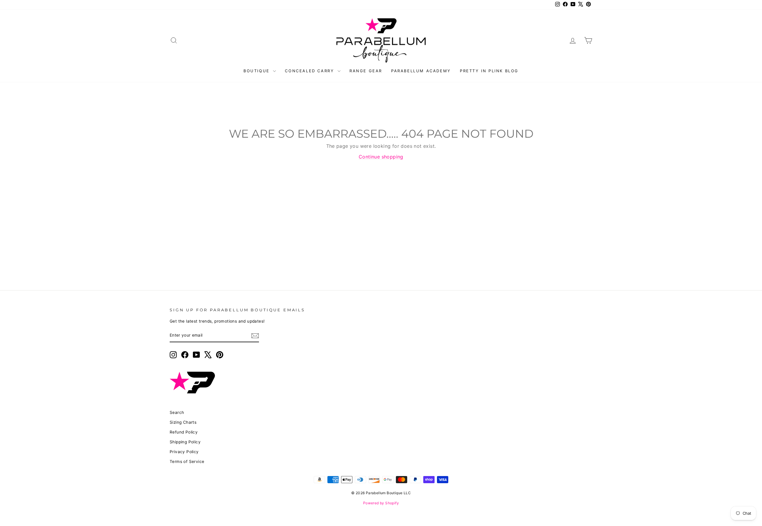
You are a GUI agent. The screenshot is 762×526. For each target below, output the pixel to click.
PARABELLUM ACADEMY (421, 70)
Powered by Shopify (381, 503)
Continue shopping (381, 157)
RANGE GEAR (365, 70)
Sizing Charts (183, 422)
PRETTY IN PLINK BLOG (489, 70)
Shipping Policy (185, 441)
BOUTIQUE (257, 70)
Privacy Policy (184, 451)
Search (177, 412)
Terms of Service (187, 461)
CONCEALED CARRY (310, 70)
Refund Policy (184, 432)
